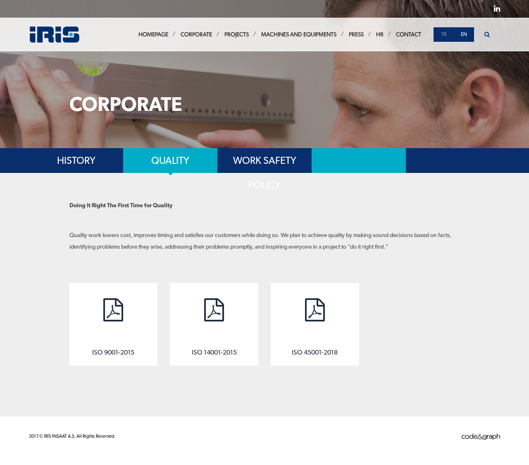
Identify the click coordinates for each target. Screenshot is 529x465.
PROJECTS (236, 34)
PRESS (356, 34)
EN (464, 34)
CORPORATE (196, 34)
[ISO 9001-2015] (113, 324)
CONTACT (408, 34)
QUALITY (170, 160)
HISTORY (76, 160)
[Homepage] (54, 34)
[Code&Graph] (481, 436)
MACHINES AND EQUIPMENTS (298, 34)
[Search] (487, 34)
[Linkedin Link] (497, 8)
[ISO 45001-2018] (315, 324)
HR (380, 34)
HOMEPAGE (153, 34)
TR (443, 34)
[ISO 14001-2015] (214, 324)
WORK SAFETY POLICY (264, 163)
